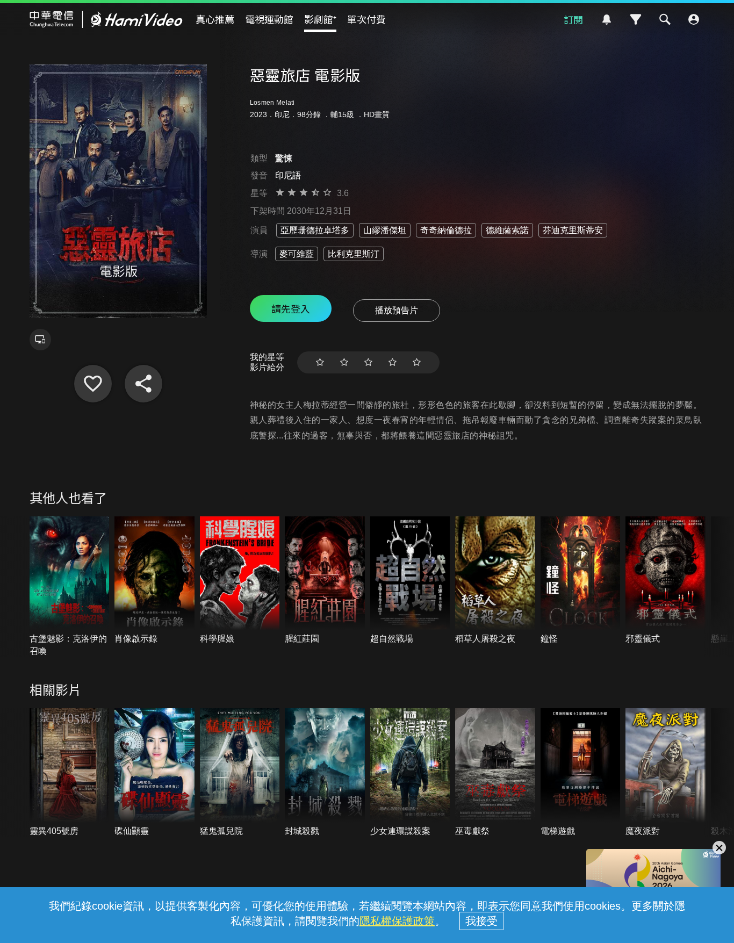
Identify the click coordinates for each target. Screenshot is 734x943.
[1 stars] (320, 362)
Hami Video (106, 19)
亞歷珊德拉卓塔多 (314, 230)
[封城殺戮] (325, 772)
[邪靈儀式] (665, 580)
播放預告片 (396, 310)
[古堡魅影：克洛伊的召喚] (70, 586)
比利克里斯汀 (353, 253)
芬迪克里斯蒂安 (573, 230)
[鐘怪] (581, 580)
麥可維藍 (296, 253)
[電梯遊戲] (581, 772)
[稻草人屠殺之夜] (495, 580)
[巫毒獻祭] (495, 772)
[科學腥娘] (240, 580)
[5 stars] (417, 362)
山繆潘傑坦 (384, 230)
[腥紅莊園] (325, 580)
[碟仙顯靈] (154, 772)
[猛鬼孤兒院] (240, 772)
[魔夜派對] (665, 772)
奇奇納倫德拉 (446, 230)
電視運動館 (269, 19)
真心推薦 (215, 19)
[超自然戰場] (410, 580)
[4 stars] (392, 362)
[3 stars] (368, 362)
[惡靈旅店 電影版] (93, 383)
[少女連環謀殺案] (410, 772)
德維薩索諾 (507, 230)
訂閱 (573, 19)
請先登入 (290, 308)
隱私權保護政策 (397, 921)
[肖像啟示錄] (154, 580)
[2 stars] (344, 362)
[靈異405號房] (70, 772)
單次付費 (366, 19)
